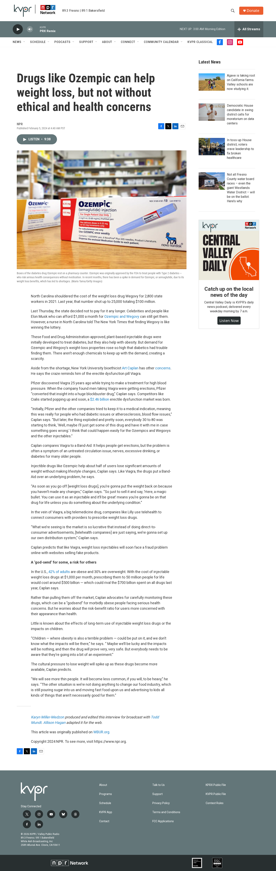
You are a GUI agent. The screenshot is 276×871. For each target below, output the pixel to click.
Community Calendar (161, 42)
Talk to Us (158, 785)
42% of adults (59, 572)
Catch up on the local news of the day (228, 292)
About (107, 42)
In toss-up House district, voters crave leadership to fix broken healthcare (240, 149)
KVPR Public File (216, 794)
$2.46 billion (99, 399)
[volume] (29, 29)
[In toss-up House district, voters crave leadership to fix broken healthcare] (212, 146)
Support (86, 42)
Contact (104, 821)
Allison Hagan (54, 722)
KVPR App (105, 812)
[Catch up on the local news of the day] (229, 250)
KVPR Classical (200, 42)
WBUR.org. (101, 732)
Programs (105, 794)
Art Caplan (130, 368)
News (17, 42)
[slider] (36, 29)
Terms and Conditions (166, 812)
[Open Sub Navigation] (24, 42)
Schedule (38, 42)
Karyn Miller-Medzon (47, 717)
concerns (163, 368)
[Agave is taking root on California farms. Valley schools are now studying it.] (212, 82)
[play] (18, 29)
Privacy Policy (161, 803)
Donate (253, 10)
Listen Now (229, 320)
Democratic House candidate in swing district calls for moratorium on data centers (240, 114)
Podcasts (62, 42)
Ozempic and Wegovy (121, 316)
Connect (128, 42)
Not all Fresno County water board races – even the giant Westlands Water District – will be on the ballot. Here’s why (241, 188)
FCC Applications (163, 821)
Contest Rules (214, 803)
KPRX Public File (216, 785)
